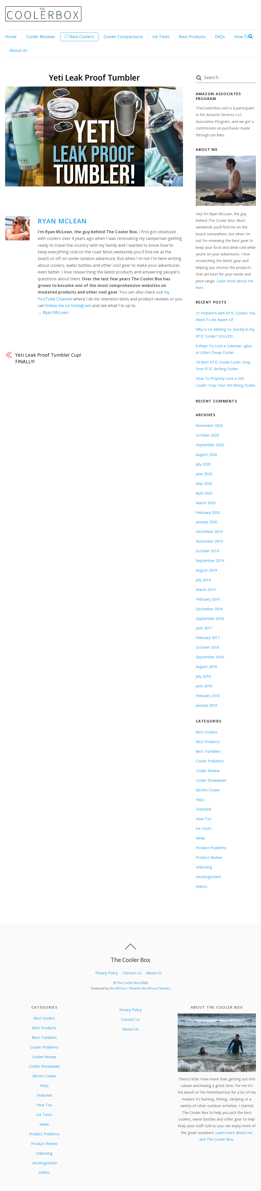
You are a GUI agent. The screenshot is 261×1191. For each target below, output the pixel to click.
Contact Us (132, 972)
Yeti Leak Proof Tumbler (94, 77)
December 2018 (209, 608)
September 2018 (210, 618)
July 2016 (203, 676)
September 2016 (210, 657)
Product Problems (211, 847)
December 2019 (209, 531)
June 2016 (204, 686)
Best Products (192, 36)
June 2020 (204, 473)
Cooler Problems (210, 761)
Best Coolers (81, 36)
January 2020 (206, 521)
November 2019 (209, 541)
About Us (18, 50)
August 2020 (206, 454)
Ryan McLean (62, 220)
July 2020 (203, 464)
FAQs (220, 36)
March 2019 (205, 589)
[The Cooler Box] (43, 19)
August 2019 (206, 570)
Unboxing (204, 867)
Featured (203, 809)
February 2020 (208, 512)
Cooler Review (207, 770)
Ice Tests (160, 36)
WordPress (118, 988)
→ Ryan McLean (53, 312)
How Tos (242, 36)
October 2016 (207, 647)
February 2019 (208, 599)
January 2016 (206, 705)
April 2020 (204, 493)
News (200, 838)
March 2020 (205, 502)
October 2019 (207, 550)
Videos (201, 886)
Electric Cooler (208, 790)
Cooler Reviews (40, 36)
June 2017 (204, 628)
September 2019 (210, 560)
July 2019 (203, 579)
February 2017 (208, 637)
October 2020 (207, 435)
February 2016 (208, 695)
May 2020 (204, 483)
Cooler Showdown (211, 780)
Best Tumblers (208, 751)
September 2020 (210, 444)
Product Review (209, 857)
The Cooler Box (128, 983)
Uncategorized (208, 876)
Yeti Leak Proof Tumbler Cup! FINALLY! (48, 358)
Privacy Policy (106, 972)
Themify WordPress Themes (149, 988)
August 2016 (206, 666)
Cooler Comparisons (123, 36)
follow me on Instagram (68, 305)
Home (11, 36)
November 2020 (209, 425)
